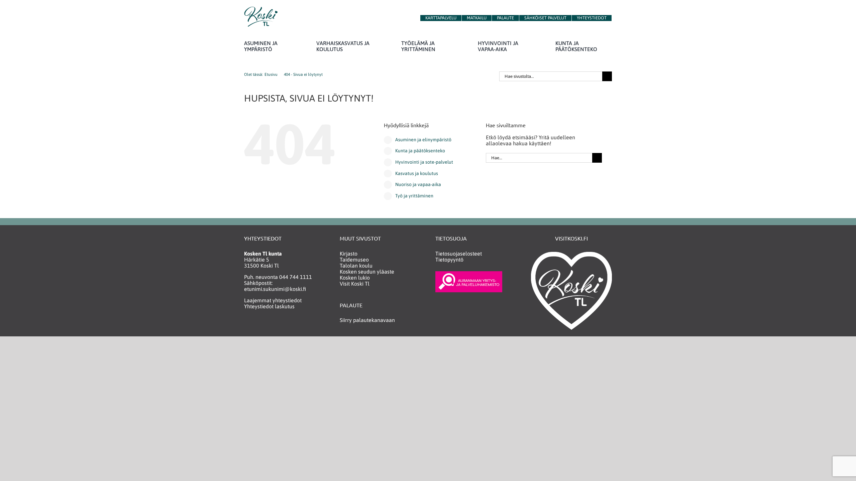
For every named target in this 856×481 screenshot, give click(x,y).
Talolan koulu (356, 266)
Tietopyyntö (449, 260)
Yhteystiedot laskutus (269, 306)
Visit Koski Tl (354, 284)
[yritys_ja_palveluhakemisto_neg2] (468, 274)
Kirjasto (348, 254)
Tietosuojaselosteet (458, 254)
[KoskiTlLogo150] (261, 9)
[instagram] (260, 325)
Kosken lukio (355, 278)
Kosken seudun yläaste (367, 272)
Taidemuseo (354, 260)
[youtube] (273, 325)
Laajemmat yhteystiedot (273, 300)
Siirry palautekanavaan (367, 320)
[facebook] (247, 325)
